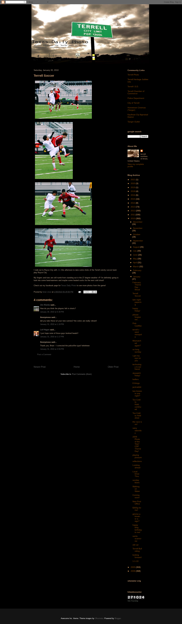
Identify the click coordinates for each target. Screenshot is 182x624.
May (135, 258)
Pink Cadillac (137, 324)
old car (136, 545)
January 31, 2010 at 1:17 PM (52, 337)
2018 (133, 191)
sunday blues (136, 481)
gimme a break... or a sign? (137, 517)
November (137, 228)
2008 (133, 571)
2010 (133, 218)
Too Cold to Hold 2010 (137, 415)
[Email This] (84, 292)
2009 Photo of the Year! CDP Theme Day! (137, 444)
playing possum (137, 456)
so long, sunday (137, 350)
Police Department (136, 98)
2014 (133, 203)
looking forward (137, 556)
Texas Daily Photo (68, 285)
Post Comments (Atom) (82, 374)
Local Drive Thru (136, 474)
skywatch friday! (137, 374)
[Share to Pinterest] (95, 292)
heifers (136, 379)
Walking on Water (136, 488)
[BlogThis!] (87, 292)
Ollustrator (99, 618)
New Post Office (137, 502)
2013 (133, 207)
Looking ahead (136, 466)
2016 (133, 195)
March (136, 266)
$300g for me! (137, 509)
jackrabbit (137, 387)
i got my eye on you (137, 358)
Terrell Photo (133, 75)
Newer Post (40, 367)
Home (77, 367)
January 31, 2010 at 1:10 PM (52, 324)
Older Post (113, 367)
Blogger (118, 618)
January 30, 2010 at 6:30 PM (52, 312)
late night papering (137, 302)
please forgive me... (137, 317)
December (137, 222)
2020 (133, 183)
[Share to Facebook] (92, 292)
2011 (133, 214)
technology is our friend (137, 366)
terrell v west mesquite (137, 333)
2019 (133, 187)
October (136, 234)
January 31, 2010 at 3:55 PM (52, 349)
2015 (133, 199)
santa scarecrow (137, 538)
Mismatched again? (137, 343)
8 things (136, 383)
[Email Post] (79, 292)
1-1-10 (135, 561)
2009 (133, 567)
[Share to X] (90, 292)
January (136, 276)
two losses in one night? (137, 393)
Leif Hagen (44, 330)
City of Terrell (133, 103)
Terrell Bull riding (137, 549)
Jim (59, 270)
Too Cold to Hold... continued (137, 404)
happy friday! (136, 309)
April (135, 262)
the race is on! (137, 423)
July (135, 251)
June (135, 255)
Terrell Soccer (137, 294)
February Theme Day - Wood (137, 286)
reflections (137, 461)
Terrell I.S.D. (133, 86)
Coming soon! (136, 496)
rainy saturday (137, 430)
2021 (133, 179)
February (137, 270)
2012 (133, 210)
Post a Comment (44, 354)
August (136, 247)
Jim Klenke (45, 305)
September (138, 241)
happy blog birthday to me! (137, 528)
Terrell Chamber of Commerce (136, 92)
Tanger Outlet (134, 122)
